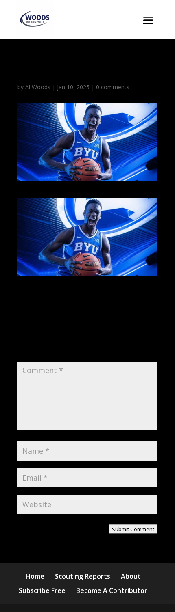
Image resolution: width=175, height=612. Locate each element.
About (131, 576)
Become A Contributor (111, 590)
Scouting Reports (82, 576)
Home (35, 576)
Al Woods (37, 87)
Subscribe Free (42, 590)
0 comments (112, 87)
